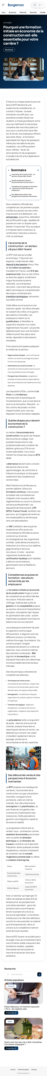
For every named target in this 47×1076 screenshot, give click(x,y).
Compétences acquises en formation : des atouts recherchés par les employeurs (24, 188)
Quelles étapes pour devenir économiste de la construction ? (22, 181)
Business (9, 49)
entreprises (12, 217)
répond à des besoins (16, 264)
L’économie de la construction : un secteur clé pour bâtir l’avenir (23, 175)
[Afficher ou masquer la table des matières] (32, 170)
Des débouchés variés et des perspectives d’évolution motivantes (24, 195)
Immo (10, 1021)
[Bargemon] (16, 5)
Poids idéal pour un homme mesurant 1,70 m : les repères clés (21, 1007)
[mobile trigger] (4, 5)
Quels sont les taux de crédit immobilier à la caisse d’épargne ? (23, 1043)
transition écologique (17, 296)
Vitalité (11, 986)
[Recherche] (34, 5)
